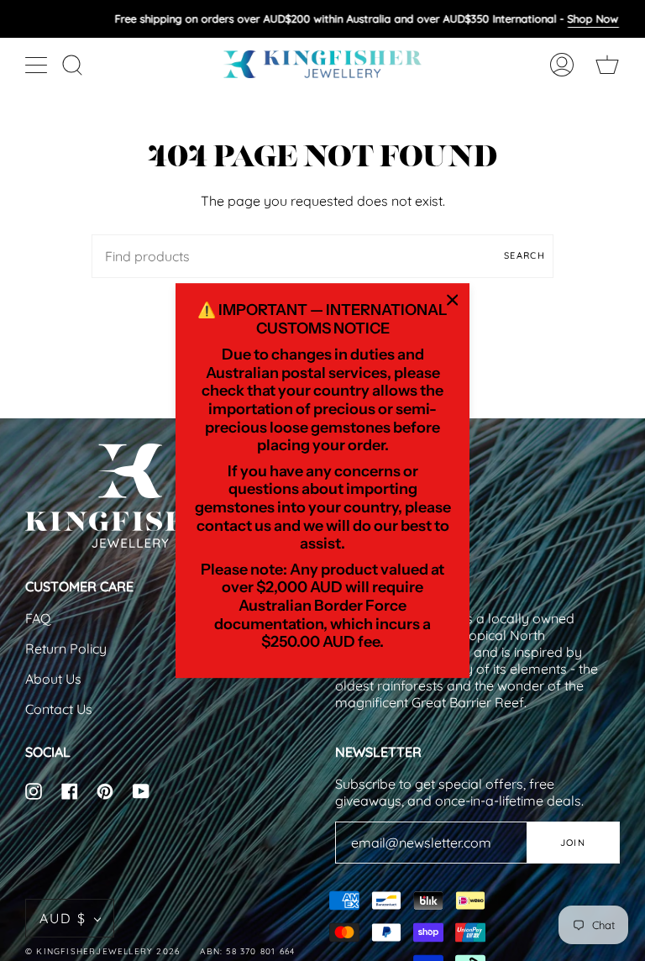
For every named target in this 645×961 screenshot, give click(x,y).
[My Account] (561, 64)
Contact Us (58, 709)
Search (524, 255)
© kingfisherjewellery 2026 (102, 951)
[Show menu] (37, 64)
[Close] (452, 299)
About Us (53, 678)
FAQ (37, 618)
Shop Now (592, 18)
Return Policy (66, 648)
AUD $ (63, 918)
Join (572, 842)
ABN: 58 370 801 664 (247, 951)
